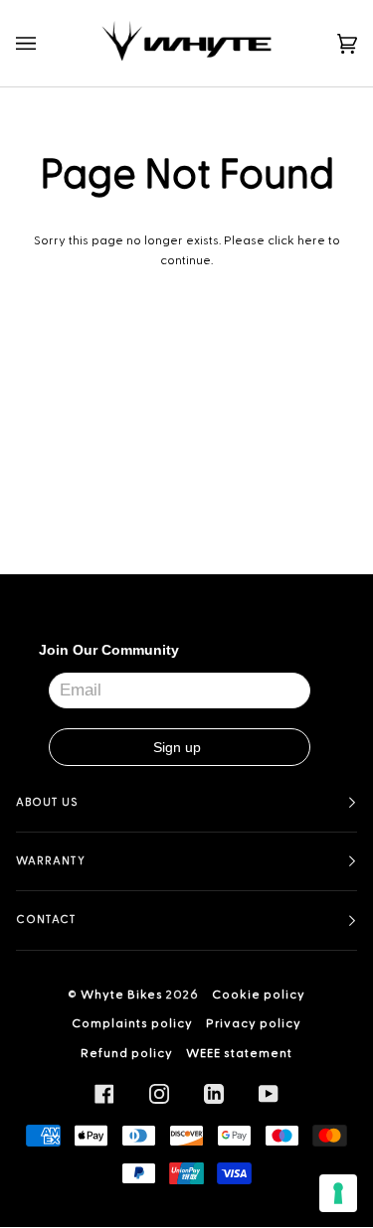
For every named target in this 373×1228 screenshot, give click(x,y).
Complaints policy (132, 1023)
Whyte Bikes (122, 994)
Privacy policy (253, 1023)
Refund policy (127, 1053)
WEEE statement (239, 1053)
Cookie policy (258, 994)
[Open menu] (46, 43)
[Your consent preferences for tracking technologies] (338, 1193)
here (311, 240)
